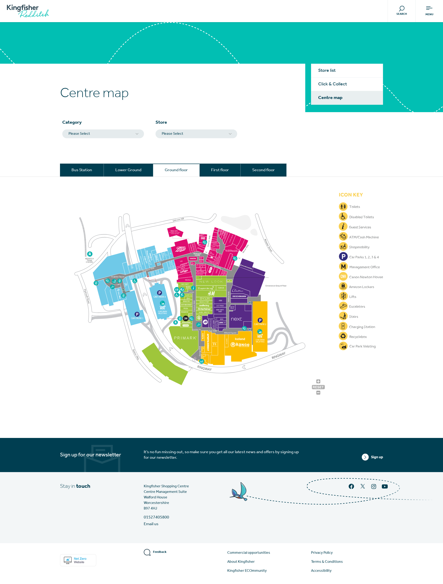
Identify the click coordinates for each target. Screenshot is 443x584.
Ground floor (176, 170)
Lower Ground (128, 170)
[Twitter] (363, 488)
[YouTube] (385, 487)
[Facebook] (352, 487)
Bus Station (82, 170)
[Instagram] (374, 487)
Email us (151, 524)
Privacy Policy (322, 553)
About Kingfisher (241, 562)
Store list (327, 70)
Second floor (263, 170)
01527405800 (156, 517)
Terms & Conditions (327, 562)
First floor (220, 170)
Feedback (159, 552)
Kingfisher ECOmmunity (247, 571)
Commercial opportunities (248, 553)
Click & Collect (332, 84)
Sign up (377, 457)
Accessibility (321, 571)
